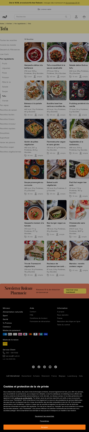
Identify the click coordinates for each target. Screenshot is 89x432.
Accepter (44, 427)
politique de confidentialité (23, 398)
